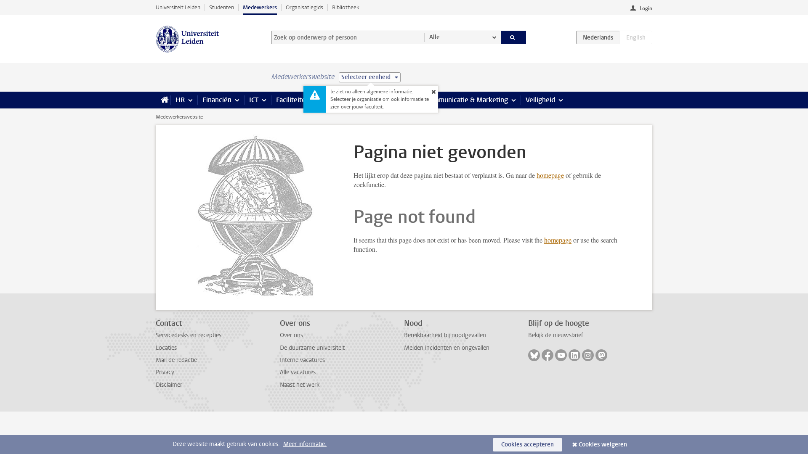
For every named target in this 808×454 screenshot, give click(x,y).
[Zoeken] (513, 37)
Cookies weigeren (603, 445)
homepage (550, 175)
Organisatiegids (304, 7)
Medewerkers (260, 7)
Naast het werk (299, 385)
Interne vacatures (302, 360)
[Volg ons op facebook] (547, 355)
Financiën (216, 99)
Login (646, 8)
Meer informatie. (305, 444)
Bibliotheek (345, 7)
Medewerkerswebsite (179, 117)
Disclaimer (169, 385)
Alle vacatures (298, 372)
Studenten (221, 7)
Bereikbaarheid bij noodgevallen (445, 335)
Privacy (165, 372)
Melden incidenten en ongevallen (446, 348)
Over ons (291, 335)
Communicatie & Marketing (467, 99)
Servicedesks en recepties (188, 335)
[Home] (163, 100)
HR (180, 99)
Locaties (166, 348)
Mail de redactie (176, 360)
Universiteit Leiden (178, 7)
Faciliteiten (292, 99)
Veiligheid (540, 99)
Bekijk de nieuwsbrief (555, 335)
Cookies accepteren (527, 445)
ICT (253, 99)
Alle (434, 37)
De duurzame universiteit (312, 348)
